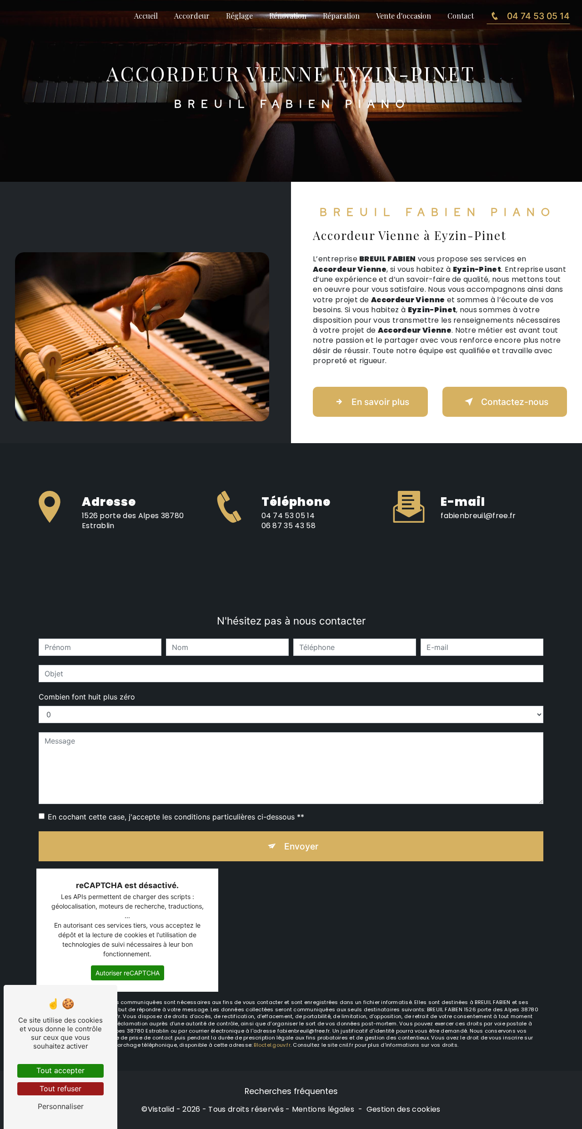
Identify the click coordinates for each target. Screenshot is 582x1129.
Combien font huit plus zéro (87, 696)
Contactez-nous (514, 401)
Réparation (341, 15)
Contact (460, 15)
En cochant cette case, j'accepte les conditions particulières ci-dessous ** (176, 816)
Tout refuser (60, 1088)
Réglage (239, 15)
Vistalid (161, 1109)
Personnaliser (61, 1106)
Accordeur (192, 15)
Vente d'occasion (403, 15)
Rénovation (287, 15)
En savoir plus (380, 401)
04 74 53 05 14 (538, 15)
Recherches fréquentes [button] (291, 1091)
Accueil (146, 15)
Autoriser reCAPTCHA (127, 973)
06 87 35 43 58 (288, 525)
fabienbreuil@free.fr (478, 515)
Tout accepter (60, 1070)
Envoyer (301, 846)
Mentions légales (323, 1109)
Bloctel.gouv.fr (272, 1045)
